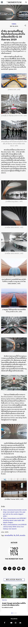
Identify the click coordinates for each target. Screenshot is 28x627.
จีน (14, 535)
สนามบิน (22, 535)
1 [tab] (12, 613)
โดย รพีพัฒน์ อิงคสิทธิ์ (7, 607)
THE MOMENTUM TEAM (14, 559)
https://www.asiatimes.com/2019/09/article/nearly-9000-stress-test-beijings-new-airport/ (14, 526)
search (26, 2)
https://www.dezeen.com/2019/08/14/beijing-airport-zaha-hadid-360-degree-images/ (14, 520)
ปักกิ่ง (17, 535)
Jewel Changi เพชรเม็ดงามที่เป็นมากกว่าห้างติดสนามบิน (14, 604)
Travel (14, 24)
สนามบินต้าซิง (9, 535)
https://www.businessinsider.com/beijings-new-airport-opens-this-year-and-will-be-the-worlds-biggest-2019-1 (15, 513)
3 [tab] (16, 613)
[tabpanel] (14, 596)
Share (25, 25)
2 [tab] (14, 613)
